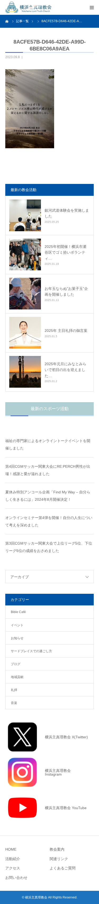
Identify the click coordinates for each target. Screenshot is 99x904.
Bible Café (18, 612)
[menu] (91, 7)
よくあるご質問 (63, 868)
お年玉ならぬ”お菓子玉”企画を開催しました (66, 291)
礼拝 (14, 690)
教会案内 (57, 849)
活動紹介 (12, 859)
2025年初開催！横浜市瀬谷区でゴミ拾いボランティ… (65, 252)
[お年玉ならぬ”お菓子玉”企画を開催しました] (25, 293)
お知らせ (17, 638)
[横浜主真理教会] (28, 7)
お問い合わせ (16, 877)
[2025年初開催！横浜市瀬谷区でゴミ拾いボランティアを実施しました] (25, 254)
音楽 (14, 703)
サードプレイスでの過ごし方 (31, 651)
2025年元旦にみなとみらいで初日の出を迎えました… (65, 370)
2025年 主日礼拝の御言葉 (66, 330)
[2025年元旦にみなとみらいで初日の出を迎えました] (25, 372)
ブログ (15, 664)
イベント (17, 625)
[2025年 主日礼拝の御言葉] (25, 333)
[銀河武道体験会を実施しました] (25, 215)
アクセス (12, 868)
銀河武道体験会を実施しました (67, 213)
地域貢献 (17, 677)
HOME (10, 849)
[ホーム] (7, 21)
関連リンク (59, 859)
